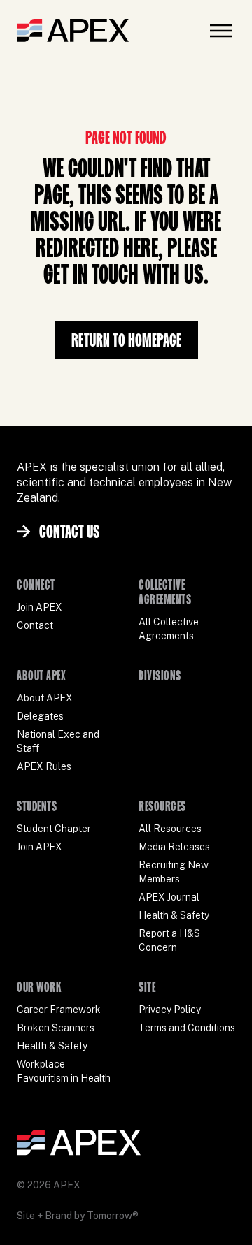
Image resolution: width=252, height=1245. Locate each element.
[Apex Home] (73, 30)
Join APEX (39, 607)
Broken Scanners (55, 1027)
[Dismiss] (212, 1219)
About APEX (45, 698)
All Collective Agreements (169, 628)
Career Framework (59, 1009)
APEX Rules (44, 766)
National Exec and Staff (58, 741)
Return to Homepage (126, 340)
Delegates (40, 716)
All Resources (170, 828)
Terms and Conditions (187, 1027)
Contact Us (69, 531)
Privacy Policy (170, 1009)
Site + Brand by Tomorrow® (78, 1215)
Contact (35, 625)
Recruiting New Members (174, 871)
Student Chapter (54, 828)
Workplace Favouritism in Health (64, 1071)
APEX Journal (169, 897)
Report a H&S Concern (169, 940)
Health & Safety (174, 915)
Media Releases (174, 846)
